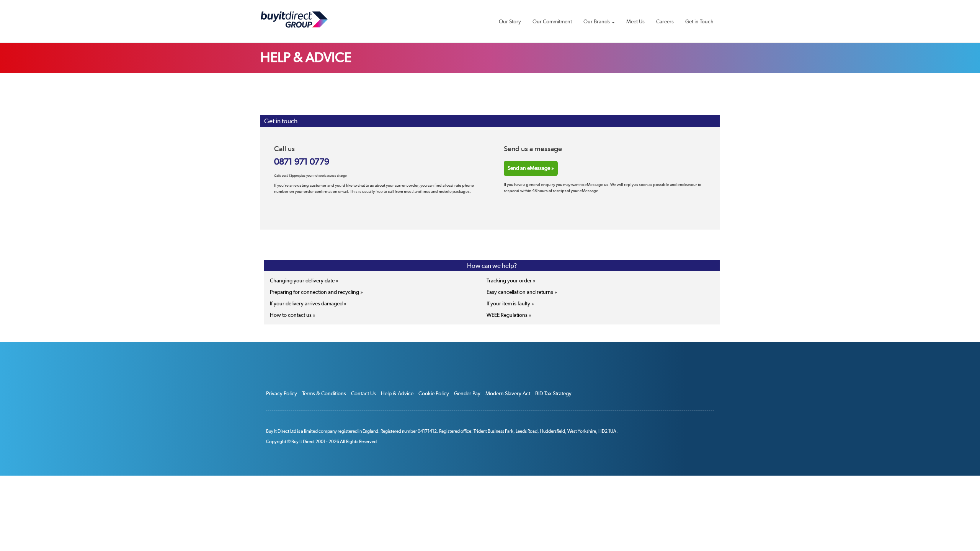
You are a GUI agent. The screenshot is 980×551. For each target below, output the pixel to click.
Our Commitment (552, 21)
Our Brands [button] (597, 21)
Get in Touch (699, 21)
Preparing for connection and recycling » (316, 292)
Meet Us (635, 21)
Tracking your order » (511, 280)
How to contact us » (292, 315)
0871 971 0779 (301, 162)
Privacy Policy (281, 393)
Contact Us (363, 393)
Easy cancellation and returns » (522, 292)
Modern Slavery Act (507, 393)
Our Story (510, 21)
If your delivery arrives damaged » (308, 303)
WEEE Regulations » (509, 315)
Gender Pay (467, 393)
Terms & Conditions (324, 393)
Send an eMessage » (531, 168)
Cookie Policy (433, 393)
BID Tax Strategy (553, 393)
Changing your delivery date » (304, 280)
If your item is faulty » (510, 303)
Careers (665, 21)
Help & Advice (397, 393)
